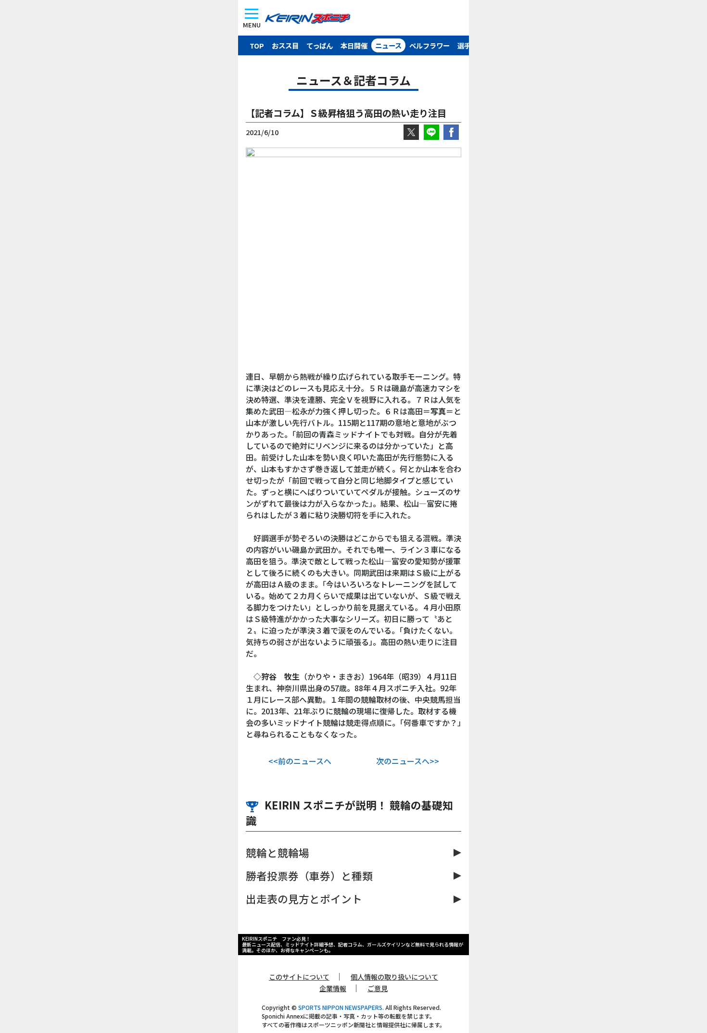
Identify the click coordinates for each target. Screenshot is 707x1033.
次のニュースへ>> (407, 761)
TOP (257, 45)
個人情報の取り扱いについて (394, 977)
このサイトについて (299, 977)
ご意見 (377, 988)
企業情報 (332, 988)
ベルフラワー (429, 45)
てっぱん (319, 45)
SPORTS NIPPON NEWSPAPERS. (341, 1007)
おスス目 (285, 45)
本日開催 (354, 45)
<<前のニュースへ (299, 761)
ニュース (388, 45)
